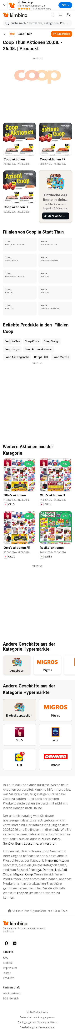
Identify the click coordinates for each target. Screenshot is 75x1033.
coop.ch (22, 893)
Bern (18, 843)
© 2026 (37, 1012)
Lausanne (31, 843)
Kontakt (8, 963)
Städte (7, 973)
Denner (47, 870)
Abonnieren (63, 33)
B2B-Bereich (11, 998)
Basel (56, 839)
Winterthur (48, 843)
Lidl (57, 870)
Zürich (46, 839)
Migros (18, 874)
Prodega (35, 870)
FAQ (5, 957)
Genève (8, 843)
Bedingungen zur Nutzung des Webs (37, 1022)
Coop (29, 874)
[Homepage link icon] (9, 910)
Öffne (65, 5)
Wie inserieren (11, 993)
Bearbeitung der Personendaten (37, 1027)
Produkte (8, 978)
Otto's (7, 874)
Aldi (64, 870)
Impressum (10, 968)
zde (56, 829)
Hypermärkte (54, 860)
